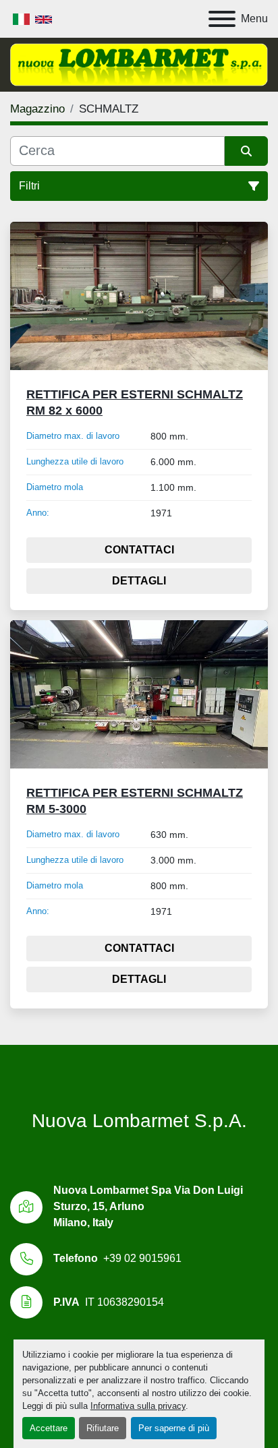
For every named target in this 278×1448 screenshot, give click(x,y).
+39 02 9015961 (142, 1258)
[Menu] (221, 19)
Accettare (48, 1428)
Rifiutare (102, 1428)
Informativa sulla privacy (138, 1406)
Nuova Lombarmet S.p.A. (139, 1120)
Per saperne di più (173, 1428)
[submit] (246, 151)
